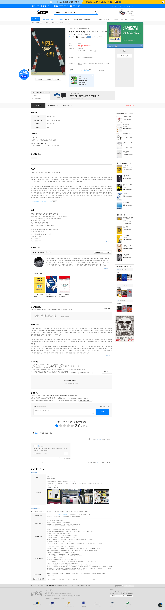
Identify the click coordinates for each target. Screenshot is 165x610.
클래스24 (81, 19)
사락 (71, 19)
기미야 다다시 (72, 34)
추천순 (103, 439)
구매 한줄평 (93, 439)
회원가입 (115, 6)
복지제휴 (82, 585)
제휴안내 (77, 585)
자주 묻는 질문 (122, 596)
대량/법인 (132, 19)
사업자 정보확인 (77, 595)
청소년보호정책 (58, 585)
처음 (33, 439)
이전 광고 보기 (132, 15)
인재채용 (38, 585)
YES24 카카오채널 (116, 586)
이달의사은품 (114, 19)
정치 (118, 272)
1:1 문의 (66, 515)
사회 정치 (46, 22)
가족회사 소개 (129, 586)
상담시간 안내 (129, 596)
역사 (38, 140)
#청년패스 (34, 158)
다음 (40, 439)
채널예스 (67, 19)
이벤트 (51, 19)
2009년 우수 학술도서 (57, 145)
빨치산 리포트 (126, 202)
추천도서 (126, 19)
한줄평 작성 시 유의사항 (108, 406)
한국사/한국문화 (44, 140)
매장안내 (60, 19)
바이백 (55, 19)
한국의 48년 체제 (127, 116)
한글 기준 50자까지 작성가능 (42, 410)
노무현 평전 (125, 165)
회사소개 (33, 585)
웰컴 (33, 22)
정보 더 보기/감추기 (79, 37)
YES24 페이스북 (118, 586)
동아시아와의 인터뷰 (64, 294)
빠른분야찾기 (35, 19)
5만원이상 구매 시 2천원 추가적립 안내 (95, 51)
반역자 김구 (125, 193)
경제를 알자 (119, 288)
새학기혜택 (100, 19)
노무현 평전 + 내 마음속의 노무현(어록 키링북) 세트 (128, 219)
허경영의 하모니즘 (127, 245)
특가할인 (121, 19)
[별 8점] (43, 406)
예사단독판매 (107, 19)
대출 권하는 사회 (127, 133)
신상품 (47, 19)
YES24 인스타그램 (122, 586)
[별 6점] (41, 406)
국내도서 (38, 22)
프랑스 (82, 81)
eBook (71, 70)
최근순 (99, 439)
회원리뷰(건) (84, 37)
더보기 (130, 114)
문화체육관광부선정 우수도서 (44, 145)
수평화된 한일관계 (38, 294)
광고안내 (72, 585)
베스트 (43, 19)
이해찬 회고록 (126, 175)
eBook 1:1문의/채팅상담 (126, 593)
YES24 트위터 (120, 586)
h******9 (119, 269)
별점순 (108, 439)
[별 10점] (45, 406)
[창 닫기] (92, 75)
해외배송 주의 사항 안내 (124, 50)
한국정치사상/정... (64, 22)
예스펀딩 (75, 19)
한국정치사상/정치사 (53, 139)
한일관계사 (49, 294)
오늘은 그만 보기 (112, 46)
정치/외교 (54, 22)
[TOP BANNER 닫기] (163, 2)
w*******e (119, 285)
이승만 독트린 (126, 235)
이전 (36, 439)
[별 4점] (39, 406)
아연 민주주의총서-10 (84, 28)
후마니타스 (80, 34)
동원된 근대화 (126, 124)
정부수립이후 (53, 140)
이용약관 (43, 585)
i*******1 (62, 458)
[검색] (95, 12)
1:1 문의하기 (114, 596)
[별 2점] (37, 406)
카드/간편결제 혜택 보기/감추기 (94, 57)
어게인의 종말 (126, 254)
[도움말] (75, 48)
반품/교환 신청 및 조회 (58, 515)
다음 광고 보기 (133, 15)
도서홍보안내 (66, 585)
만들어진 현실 (126, 151)
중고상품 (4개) (87, 70)
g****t (118, 300)
